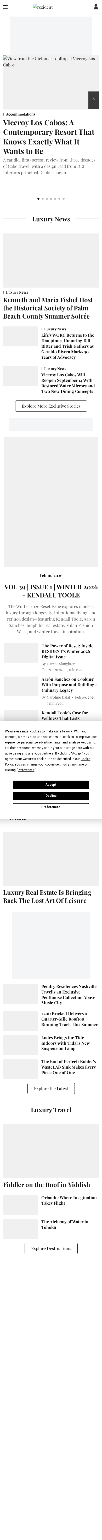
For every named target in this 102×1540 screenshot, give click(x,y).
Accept (51, 784)
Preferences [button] (26, 770)
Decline (51, 796)
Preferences (50, 807)
